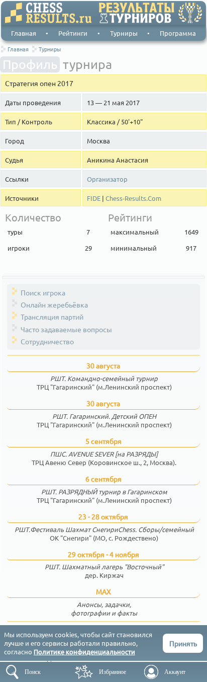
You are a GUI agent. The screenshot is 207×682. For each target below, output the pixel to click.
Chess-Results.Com (133, 198)
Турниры (124, 33)
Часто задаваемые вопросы (66, 329)
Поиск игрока (43, 292)
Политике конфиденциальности (84, 651)
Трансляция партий (52, 316)
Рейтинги (72, 33)
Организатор (107, 179)
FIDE (93, 198)
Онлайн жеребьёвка (54, 304)
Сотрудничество (47, 341)
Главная (23, 33)
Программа (178, 33)
